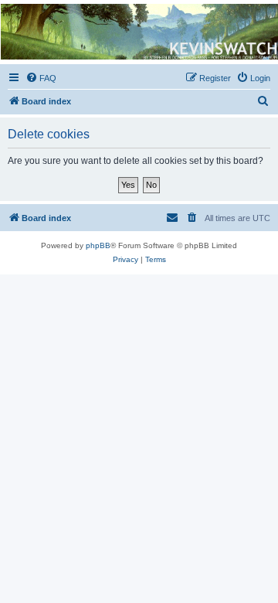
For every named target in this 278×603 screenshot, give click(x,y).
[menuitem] (40, 78)
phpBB (98, 245)
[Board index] (138, 32)
